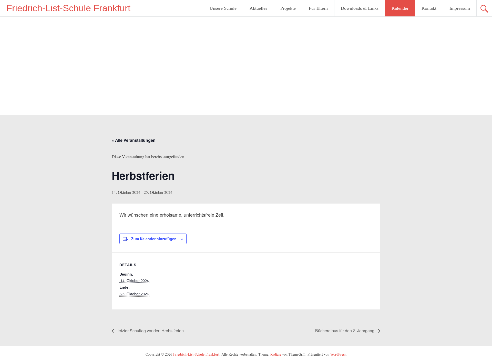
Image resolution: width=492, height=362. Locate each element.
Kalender (400, 8)
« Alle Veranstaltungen (134, 140)
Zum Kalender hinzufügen (154, 238)
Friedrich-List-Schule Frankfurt (68, 8)
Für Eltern (318, 8)
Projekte (288, 8)
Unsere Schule (223, 8)
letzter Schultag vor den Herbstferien (150, 331)
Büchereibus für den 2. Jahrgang (345, 331)
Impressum (459, 8)
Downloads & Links (359, 8)
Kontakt (429, 8)
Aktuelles (258, 8)
